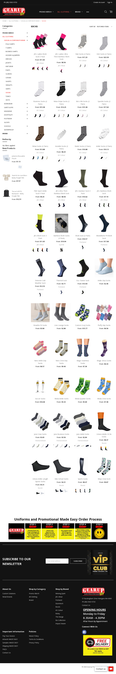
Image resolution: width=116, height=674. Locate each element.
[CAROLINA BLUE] (38, 158)
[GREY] (57, 491)
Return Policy (34, 636)
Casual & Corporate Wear (14, 40)
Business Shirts (12, 51)
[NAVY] (40, 116)
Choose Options (40, 45)
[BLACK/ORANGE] (76, 491)
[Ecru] (38, 446)
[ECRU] (47, 158)
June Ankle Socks (82, 434)
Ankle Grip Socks (104, 280)
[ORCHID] (83, 116)
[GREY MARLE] (104, 66)
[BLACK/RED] (80, 491)
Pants (8, 70)
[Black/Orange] (42, 250)
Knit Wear (9, 66)
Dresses (9, 59)
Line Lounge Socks (61, 325)
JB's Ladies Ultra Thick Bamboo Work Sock (61, 56)
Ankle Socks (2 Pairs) (104, 146)
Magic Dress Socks (104, 361)
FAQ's (4, 649)
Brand (78, 12)
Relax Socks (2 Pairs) (40, 146)
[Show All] (88, 11)
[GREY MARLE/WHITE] (59, 116)
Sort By (92, 26)
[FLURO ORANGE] (102, 448)
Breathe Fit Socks (40, 325)
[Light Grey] (33, 446)
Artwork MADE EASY (10, 639)
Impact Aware (61, 623)
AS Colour (59, 610)
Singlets (9, 85)
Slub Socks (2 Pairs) (82, 54)
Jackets (8, 63)
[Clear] (20, 167)
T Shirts (9, 48)
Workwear (8, 104)
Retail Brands (7, 597)
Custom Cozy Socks (82, 325)
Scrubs (8, 78)
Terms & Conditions (36, 639)
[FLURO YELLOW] (106, 448)
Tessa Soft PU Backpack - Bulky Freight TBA (18, 193)
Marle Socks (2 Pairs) (83, 146)
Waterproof (9, 130)
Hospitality (8, 115)
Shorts (8, 81)
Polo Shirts (10, 44)
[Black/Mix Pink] (33, 68)
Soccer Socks (40, 399)
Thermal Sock (61, 280)
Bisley (58, 613)
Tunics (8, 96)
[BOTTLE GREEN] (89, 491)
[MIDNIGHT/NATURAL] (85, 66)
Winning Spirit (60, 593)
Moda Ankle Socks (62, 399)
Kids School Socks (61, 479)
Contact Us (6, 653)
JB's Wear (59, 597)
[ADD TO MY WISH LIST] (45, 36)
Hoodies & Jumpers (13, 55)
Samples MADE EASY (10, 643)
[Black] (40, 205)
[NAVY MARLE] (85, 158)
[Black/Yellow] (61, 250)
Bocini (58, 607)
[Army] (104, 205)
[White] (42, 446)
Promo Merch (45, 12)
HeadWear (8, 111)
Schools (7, 126)
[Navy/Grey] (47, 250)
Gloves (7, 122)
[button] (97, 645)
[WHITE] (45, 116)
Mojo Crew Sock (104, 479)
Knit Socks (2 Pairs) (104, 54)
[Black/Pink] (47, 68)
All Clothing (63, 12)
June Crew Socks (40, 434)
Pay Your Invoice (8, 636)
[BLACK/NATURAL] (80, 66)
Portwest (59, 600)
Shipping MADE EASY (10, 646)
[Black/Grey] (38, 250)
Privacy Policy (34, 643)
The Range (59, 617)
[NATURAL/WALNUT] (64, 116)
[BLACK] (99, 66)
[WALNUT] (108, 66)
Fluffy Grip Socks (104, 325)
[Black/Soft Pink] (42, 68)
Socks (8, 93)
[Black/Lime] (33, 250)
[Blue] (61, 292)
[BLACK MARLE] (80, 158)
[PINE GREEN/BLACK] (68, 116)
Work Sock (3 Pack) (82, 236)
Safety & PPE (8, 107)
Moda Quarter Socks (83, 399)
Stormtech (59, 603)
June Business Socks (61, 434)
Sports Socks (83, 479)
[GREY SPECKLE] (104, 116)
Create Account (99, 2)
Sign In (109, 2)
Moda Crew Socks (104, 399)
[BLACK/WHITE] (55, 116)
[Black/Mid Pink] (38, 68)
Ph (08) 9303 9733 (10, 2)
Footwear (8, 119)
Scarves (9, 74)
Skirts (8, 89)
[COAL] (42, 158)
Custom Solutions (9, 593)
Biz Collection (60, 620)
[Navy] (64, 205)
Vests (8, 100)
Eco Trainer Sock (82, 280)
